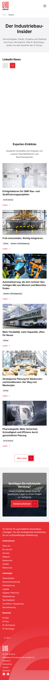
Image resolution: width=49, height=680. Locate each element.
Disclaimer (6, 670)
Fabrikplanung (9, 585)
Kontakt (6, 564)
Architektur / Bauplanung (13, 603)
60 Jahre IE (7, 549)
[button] (44, 6)
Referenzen (7, 567)
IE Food (6, 617)
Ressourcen (7, 560)
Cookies (5, 667)
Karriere (6, 553)
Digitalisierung (9, 596)
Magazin (6, 556)
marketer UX (29, 657)
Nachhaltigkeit (9, 600)
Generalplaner (8, 578)
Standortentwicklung (11, 581)
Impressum (7, 660)
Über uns (6, 545)
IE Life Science (9, 625)
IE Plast (6, 621)
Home (4, 15)
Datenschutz (7, 664)
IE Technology (8, 628)
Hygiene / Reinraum (11, 592)
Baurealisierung (9, 607)
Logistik (6, 589)
